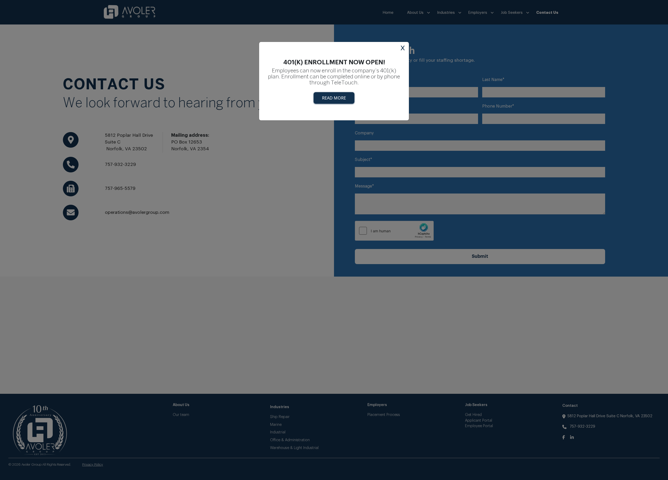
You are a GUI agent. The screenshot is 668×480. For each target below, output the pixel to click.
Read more (334, 98)
